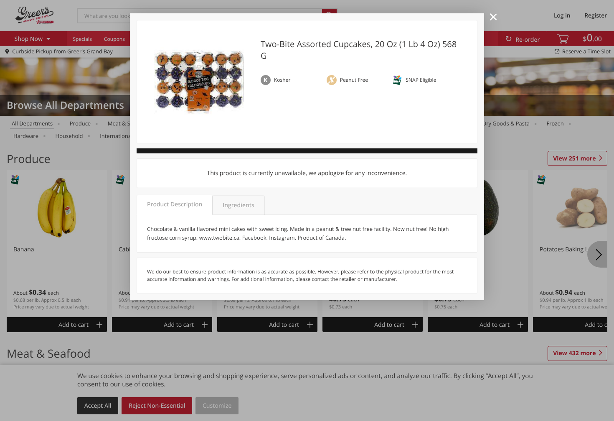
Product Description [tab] (174, 204)
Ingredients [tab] (238, 205)
